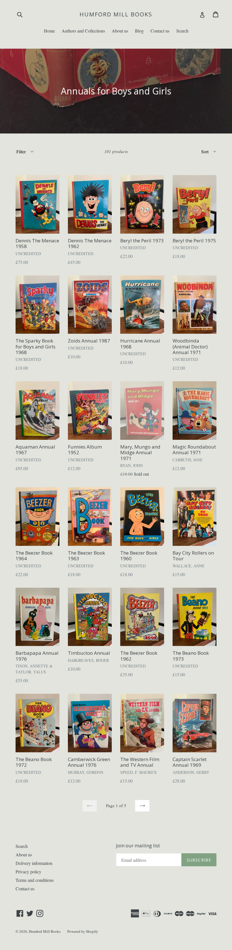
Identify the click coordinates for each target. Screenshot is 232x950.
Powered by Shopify (82, 931)
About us (120, 31)
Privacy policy (28, 871)
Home (49, 31)
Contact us (160, 31)
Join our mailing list (138, 845)
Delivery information (34, 863)
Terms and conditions (35, 880)
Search (182, 31)
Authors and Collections (83, 31)
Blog (139, 31)
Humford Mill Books (116, 14)
